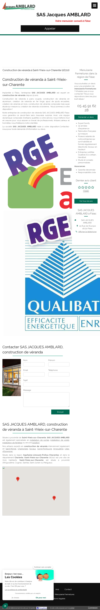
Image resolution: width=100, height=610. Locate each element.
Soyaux (32, 449)
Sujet (25, 380)
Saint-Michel (11, 449)
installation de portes (39, 440)
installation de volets (59, 440)
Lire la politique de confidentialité (16, 590)
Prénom (51, 360)
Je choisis (15, 598)
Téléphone (53, 370)
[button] (5, 606)
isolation (36, 443)
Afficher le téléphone (87, 232)
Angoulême (58, 449)
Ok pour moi (41, 598)
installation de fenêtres (12, 443)
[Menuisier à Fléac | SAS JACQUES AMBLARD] (18, 6)
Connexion (93, 608)
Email (25, 370)
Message (27, 390)
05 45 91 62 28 (86, 108)
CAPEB (71, 608)
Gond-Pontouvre (44, 449)
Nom (25, 360)
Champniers (23, 449)
